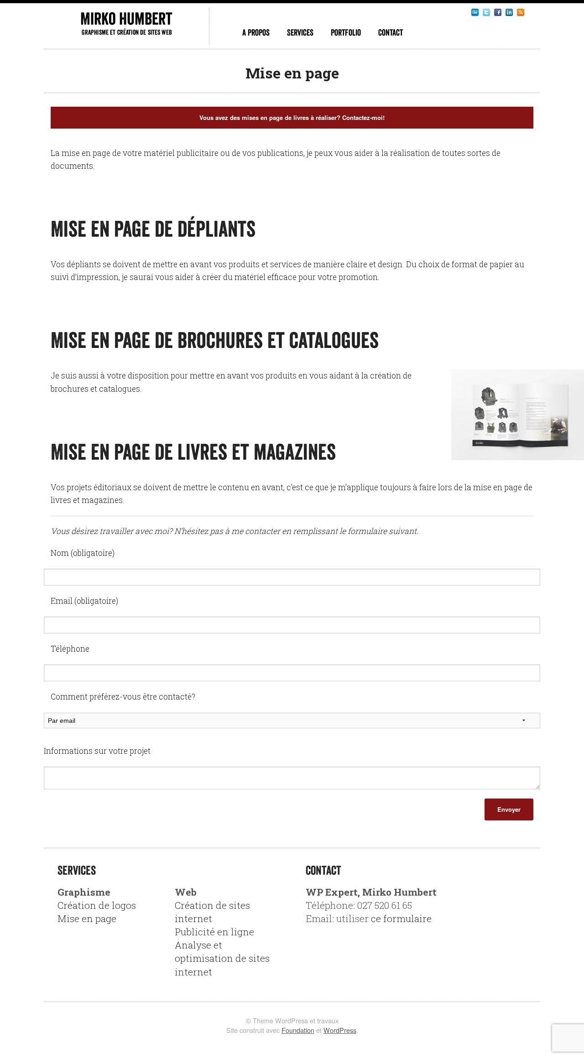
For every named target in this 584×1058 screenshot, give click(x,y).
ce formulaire (401, 918)
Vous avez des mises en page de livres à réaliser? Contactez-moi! (292, 117)
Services (300, 32)
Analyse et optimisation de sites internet (222, 958)
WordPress (339, 1030)
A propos (256, 32)
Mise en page (86, 918)
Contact (390, 32)
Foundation (298, 1030)
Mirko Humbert (126, 18)
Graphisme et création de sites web (127, 32)
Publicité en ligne (214, 931)
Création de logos (96, 905)
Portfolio (346, 32)
